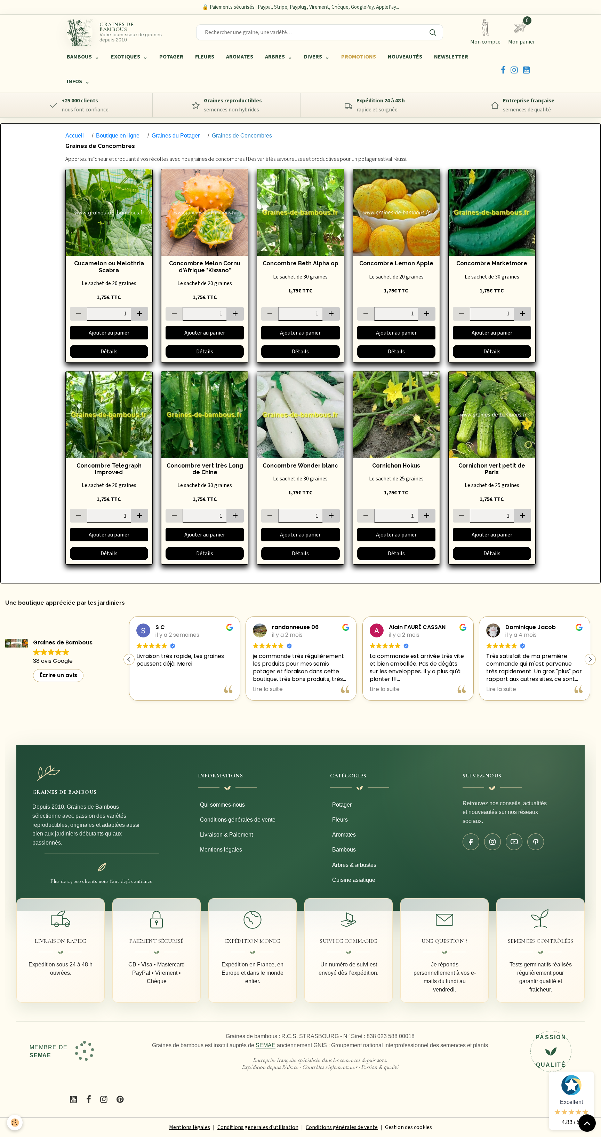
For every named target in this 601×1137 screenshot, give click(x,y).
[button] (590, 659)
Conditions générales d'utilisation (257, 1127)
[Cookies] (15, 1122)
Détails (109, 351)
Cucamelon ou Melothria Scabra (109, 266)
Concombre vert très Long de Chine (205, 469)
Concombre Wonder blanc (300, 465)
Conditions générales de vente (237, 820)
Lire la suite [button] (151, 689)
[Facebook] (503, 69)
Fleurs (340, 820)
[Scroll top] (587, 1123)
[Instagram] (514, 69)
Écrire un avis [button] (58, 675)
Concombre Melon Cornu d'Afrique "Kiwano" (204, 266)
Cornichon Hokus (396, 465)
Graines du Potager (176, 136)
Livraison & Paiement (226, 835)
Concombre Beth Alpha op (300, 263)
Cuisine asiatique (353, 880)
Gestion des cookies (408, 1127)
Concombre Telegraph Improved (109, 469)
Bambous (344, 850)
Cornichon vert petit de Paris (491, 469)
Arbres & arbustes (354, 865)
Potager (342, 805)
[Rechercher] (432, 32)
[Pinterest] (535, 841)
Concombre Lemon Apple (396, 263)
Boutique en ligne (117, 136)
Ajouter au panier (109, 333)
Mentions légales (221, 850)
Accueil (74, 136)
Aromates (344, 835)
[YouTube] (526, 69)
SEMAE (265, 1045)
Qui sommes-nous (222, 805)
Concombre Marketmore (491, 263)
